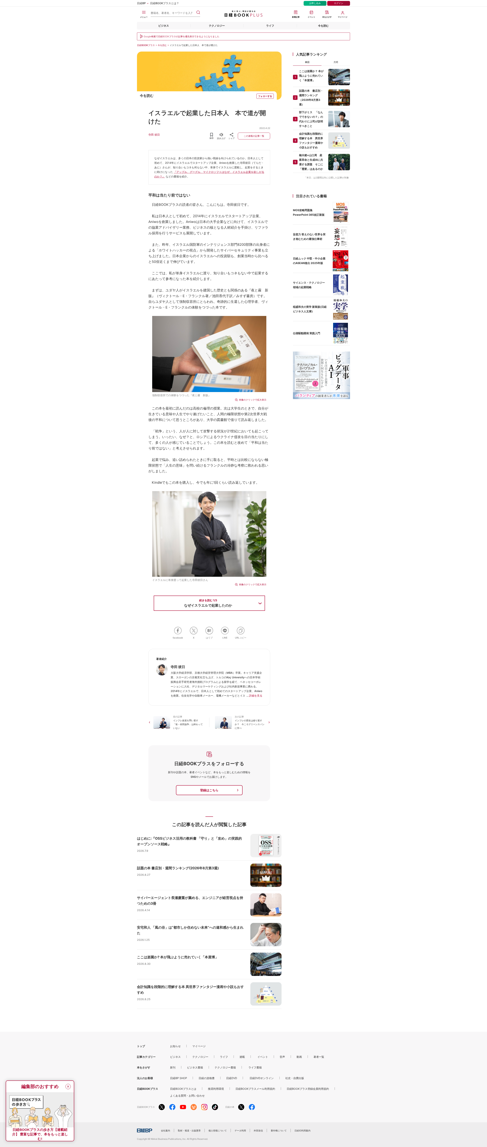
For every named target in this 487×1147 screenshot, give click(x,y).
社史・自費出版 (294, 1078)
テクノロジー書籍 (225, 1067)
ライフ (270, 25)
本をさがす (143, 1067)
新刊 (172, 1067)
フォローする (265, 96)
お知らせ (175, 1046)
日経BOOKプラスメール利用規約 (255, 1088)
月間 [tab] (335, 62)
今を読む (323, 25)
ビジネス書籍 (195, 1067)
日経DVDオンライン (262, 1078)
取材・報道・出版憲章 (189, 1130)
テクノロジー (217, 25)
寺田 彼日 (154, 134)
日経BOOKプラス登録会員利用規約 (308, 1088)
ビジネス (163, 25)
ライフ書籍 (255, 1067)
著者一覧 (319, 1056)
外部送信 (258, 1130)
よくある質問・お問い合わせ (187, 1095)
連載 (242, 1056)
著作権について (279, 1130)
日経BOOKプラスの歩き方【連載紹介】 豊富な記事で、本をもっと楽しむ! (40, 1134)
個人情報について (217, 1130)
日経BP (141, 3)
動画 (299, 1056)
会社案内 (165, 1130)
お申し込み (315, 3)
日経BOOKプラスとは (183, 1088)
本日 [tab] (307, 62)
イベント (262, 1056)
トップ (141, 1046)
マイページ (199, 1046)
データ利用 (240, 1130)
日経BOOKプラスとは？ (164, 3)
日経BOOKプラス (146, 45)
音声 (282, 1056)
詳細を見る (255, 695)
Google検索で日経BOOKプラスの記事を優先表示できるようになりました (181, 36)
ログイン (338, 3)
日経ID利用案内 (302, 1130)
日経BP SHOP (178, 1078)
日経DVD (231, 1078)
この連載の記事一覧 (254, 135)
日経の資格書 (207, 1078)
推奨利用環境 (216, 1088)
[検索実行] (198, 12)
